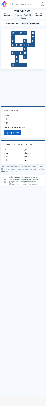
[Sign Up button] (42, 4)
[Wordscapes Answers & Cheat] (4, 4)
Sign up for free (12, 133)
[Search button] (12, 4)
